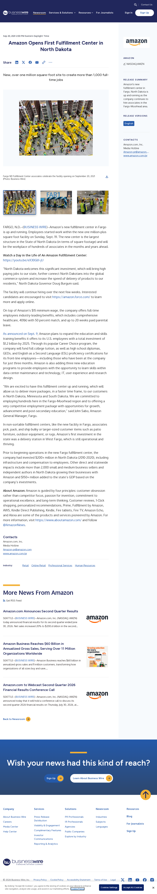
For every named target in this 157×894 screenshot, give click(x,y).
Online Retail (38, 565)
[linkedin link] (130, 880)
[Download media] (107, 177)
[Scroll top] (145, 795)
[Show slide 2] (56, 202)
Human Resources (85, 565)
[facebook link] (145, 880)
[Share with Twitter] (23, 62)
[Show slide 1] (19, 202)
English (129, 123)
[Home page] (15, 13)
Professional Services (60, 565)
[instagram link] (152, 880)
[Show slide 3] (92, 202)
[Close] (153, 887)
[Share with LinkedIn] (16, 62)
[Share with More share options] (50, 62)
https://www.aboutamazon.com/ (58, 520)
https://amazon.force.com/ (71, 297)
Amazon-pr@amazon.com (17, 549)
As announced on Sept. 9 (20, 334)
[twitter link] (122, 880)
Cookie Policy (77, 889)
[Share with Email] (36, 62)
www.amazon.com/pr (15, 553)
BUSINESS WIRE (35, 227)
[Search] (135, 4)
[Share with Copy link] (43, 62)
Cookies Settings (109, 887)
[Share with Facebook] (30, 62)
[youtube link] (137, 880)
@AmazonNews (14, 525)
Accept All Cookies (132, 887)
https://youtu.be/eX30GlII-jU (23, 260)
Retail (25, 565)
